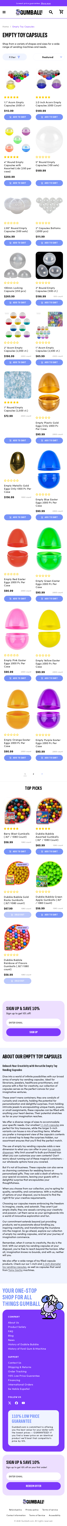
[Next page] (41, 773)
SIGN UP (33, 1032)
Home (5, 26)
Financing (14, 1380)
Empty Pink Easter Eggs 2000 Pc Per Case (15, 663)
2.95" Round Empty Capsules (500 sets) (16, 229)
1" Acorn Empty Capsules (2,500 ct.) (48, 349)
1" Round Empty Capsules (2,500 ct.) (16, 409)
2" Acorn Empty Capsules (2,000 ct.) (16, 349)
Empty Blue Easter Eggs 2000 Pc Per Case (47, 502)
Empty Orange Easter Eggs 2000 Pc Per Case (17, 742)
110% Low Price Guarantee (24, 1375)
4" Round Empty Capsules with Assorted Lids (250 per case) (17, 166)
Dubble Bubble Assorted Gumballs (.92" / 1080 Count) (47, 836)
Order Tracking (17, 1371)
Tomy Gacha (15, 1270)
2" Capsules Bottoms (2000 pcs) (48, 229)
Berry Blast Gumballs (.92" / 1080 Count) (17, 835)
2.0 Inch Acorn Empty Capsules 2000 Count (48, 104)
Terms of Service (37, 1515)
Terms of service (50, 1510)
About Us (13, 1322)
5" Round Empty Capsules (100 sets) (47, 163)
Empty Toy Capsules (23, 26)
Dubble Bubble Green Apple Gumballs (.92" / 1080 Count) (49, 899)
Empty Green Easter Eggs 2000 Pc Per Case (48, 583)
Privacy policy (32, 1510)
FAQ (10, 1331)
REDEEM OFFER (33, 1486)
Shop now (46, 3)
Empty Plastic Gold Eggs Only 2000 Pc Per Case (47, 425)
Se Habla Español (19, 1388)
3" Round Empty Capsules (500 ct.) (47, 289)
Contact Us (14, 1362)
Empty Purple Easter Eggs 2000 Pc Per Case (48, 743)
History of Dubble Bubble (23, 1344)
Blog (11, 1335)
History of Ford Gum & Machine (27, 1348)
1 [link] (25, 773)
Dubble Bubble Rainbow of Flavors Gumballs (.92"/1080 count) (16, 964)
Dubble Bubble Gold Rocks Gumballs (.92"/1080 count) (16, 900)
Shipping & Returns (19, 1367)
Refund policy (15, 1510)
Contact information (16, 1515)
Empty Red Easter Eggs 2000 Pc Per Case (15, 582)
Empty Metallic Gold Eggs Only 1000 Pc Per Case (17, 488)
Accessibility (54, 1515)
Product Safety (17, 1326)
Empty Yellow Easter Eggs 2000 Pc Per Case (48, 663)
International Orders (20, 1384)
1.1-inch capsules (49, 1125)
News (11, 1340)
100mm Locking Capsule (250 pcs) (15, 289)
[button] (5, 12)
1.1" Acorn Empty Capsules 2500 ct (14, 104)
